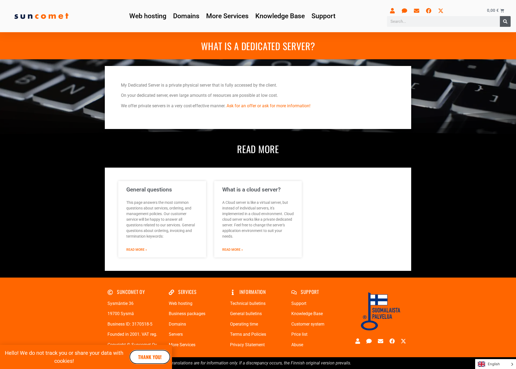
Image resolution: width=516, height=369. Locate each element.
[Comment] (404, 10)
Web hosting (147, 16)
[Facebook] (428, 10)
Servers (176, 334)
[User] (392, 10)
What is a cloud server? (251, 189)
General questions (149, 189)
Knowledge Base (280, 16)
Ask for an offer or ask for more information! (268, 105)
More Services (227, 16)
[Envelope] (416, 10)
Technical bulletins (248, 303)
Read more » (136, 250)
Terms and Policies (248, 334)
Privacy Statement (247, 344)
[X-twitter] (440, 10)
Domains (186, 16)
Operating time (244, 324)
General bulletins (246, 313)
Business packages (187, 313)
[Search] (505, 21)
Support (323, 16)
